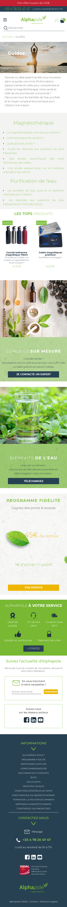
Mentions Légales (33, 786)
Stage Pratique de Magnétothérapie (33, 795)
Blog (34, 777)
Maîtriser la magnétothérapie (33, 804)
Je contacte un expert (33, 374)
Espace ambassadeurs (34, 768)
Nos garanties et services (33, 773)
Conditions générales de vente (34, 790)
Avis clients (34, 782)
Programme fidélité (33, 759)
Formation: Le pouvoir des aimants (33, 799)
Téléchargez (33, 481)
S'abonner (50, 691)
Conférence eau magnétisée (33, 808)
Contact (34, 901)
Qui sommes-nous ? (33, 755)
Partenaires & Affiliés (33, 764)
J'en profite (33, 587)
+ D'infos (33, 648)
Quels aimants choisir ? (21, 143)
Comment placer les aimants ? (25, 138)
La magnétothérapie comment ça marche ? (34, 132)
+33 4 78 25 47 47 (17, 9)
